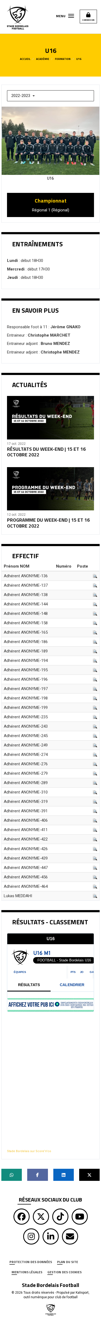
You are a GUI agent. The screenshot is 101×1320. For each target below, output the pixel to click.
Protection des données (30, 1262)
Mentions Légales (27, 1272)
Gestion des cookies (64, 1272)
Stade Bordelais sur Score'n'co (29, 1151)
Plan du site (67, 1262)
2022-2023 (21, 95)
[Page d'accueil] (50, 1309)
